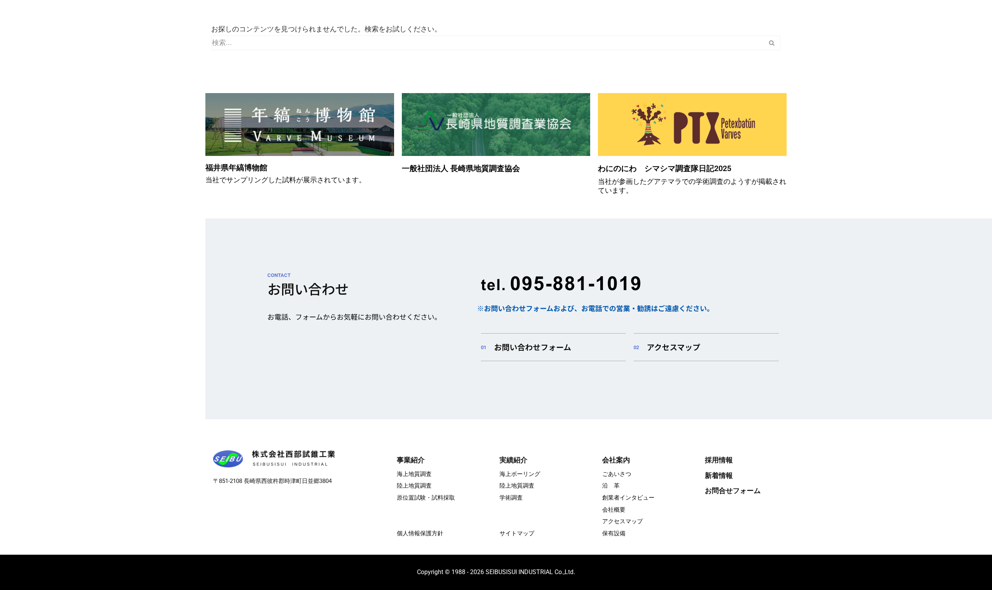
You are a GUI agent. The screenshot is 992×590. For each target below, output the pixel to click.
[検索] (772, 42)
